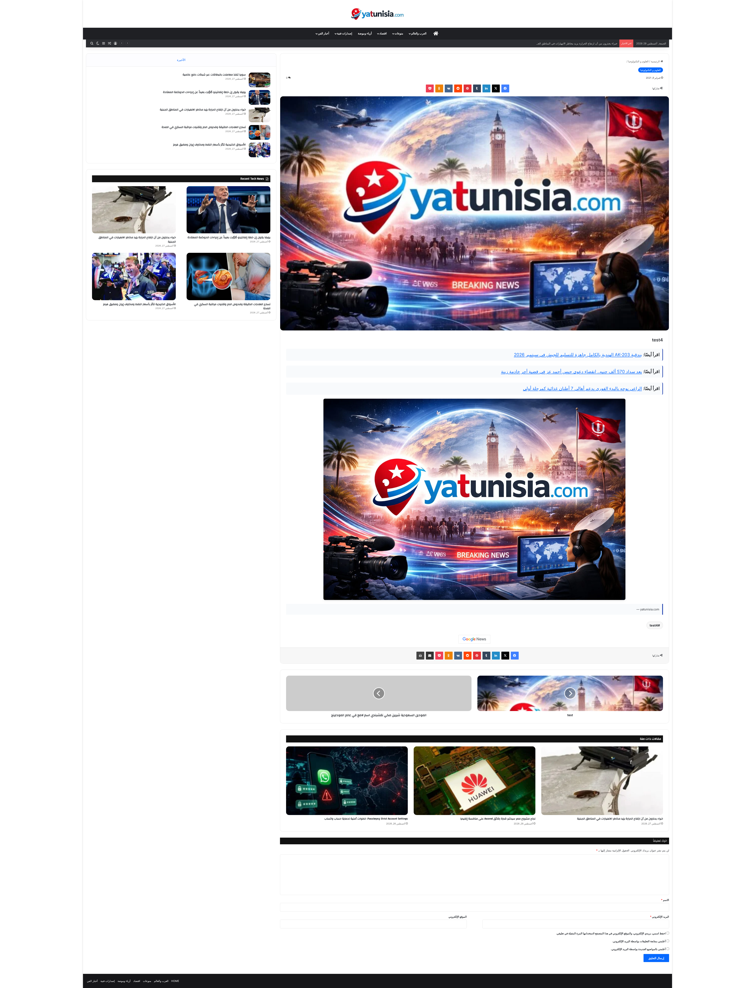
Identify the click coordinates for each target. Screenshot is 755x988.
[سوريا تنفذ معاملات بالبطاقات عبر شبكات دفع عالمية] (259, 80)
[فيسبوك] (505, 88)
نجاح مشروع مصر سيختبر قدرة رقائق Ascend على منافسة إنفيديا (497, 818)
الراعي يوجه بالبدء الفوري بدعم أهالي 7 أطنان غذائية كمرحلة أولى (582, 388)
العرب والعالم (418, 33)
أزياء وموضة (365, 33)
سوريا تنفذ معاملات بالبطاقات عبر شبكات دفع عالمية (214, 74)
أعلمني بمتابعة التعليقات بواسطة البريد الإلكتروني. (639, 941)
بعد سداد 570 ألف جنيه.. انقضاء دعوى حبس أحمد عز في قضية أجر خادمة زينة (571, 371)
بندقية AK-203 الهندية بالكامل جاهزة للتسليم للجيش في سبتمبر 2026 (578, 354)
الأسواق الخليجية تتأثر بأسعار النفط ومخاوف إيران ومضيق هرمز (209, 144)
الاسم (665, 900)
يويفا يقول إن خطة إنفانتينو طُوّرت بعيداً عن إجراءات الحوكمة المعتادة (204, 92)
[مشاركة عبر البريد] (430, 656)
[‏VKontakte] (449, 88)
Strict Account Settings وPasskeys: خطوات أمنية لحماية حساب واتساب (366, 818)
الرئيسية (656, 61)
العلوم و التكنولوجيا (638, 61)
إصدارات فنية (344, 33)
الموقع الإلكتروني (457, 916)
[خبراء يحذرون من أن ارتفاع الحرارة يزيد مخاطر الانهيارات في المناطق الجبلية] (602, 780)
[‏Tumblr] (477, 88)
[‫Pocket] (430, 88)
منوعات (399, 33)
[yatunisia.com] (377, 14)
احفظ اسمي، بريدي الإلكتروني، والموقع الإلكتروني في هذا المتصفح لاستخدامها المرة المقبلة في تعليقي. (611, 933)
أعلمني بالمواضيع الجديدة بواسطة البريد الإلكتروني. (638, 949)
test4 (654, 625)
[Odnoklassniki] (439, 88)
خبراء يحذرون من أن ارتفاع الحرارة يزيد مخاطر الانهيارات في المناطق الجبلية (620, 818)
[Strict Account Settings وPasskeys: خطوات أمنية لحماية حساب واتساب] (347, 780)
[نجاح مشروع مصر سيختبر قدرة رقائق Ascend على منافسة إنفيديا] (474, 780)
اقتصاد (383, 33)
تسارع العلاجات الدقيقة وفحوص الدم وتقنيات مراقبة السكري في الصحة (578, 43)
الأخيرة (181, 60)
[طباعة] (420, 656)
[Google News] (474, 639)
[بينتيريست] (467, 88)
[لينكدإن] (486, 88)
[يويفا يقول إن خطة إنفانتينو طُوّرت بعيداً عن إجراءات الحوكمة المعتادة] (259, 97)
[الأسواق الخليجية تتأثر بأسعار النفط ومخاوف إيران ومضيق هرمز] (259, 150)
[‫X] (496, 88)
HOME (175, 980)
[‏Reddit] (458, 88)
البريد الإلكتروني (659, 916)
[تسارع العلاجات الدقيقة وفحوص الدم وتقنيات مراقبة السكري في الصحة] (259, 132)
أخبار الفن (323, 33)
